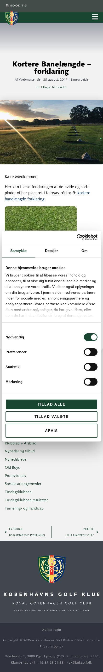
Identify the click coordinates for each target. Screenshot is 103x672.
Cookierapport (85, 640)
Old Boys (12, 468)
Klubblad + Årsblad (20, 443)
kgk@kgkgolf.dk (79, 662)
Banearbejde (79, 80)
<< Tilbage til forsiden (51, 87)
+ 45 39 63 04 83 (49, 662)
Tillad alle (52, 404)
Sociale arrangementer (23, 484)
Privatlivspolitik (52, 646)
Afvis (51, 430)
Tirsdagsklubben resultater (26, 500)
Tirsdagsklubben (18, 492)
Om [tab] (84, 250)
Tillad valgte (51, 416)
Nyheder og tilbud (20, 451)
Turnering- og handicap (24, 508)
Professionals (15, 476)
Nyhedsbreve (15, 460)
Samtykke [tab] (18, 250)
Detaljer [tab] (51, 250)
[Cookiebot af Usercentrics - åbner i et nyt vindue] (76, 237)
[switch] (90, 352)
